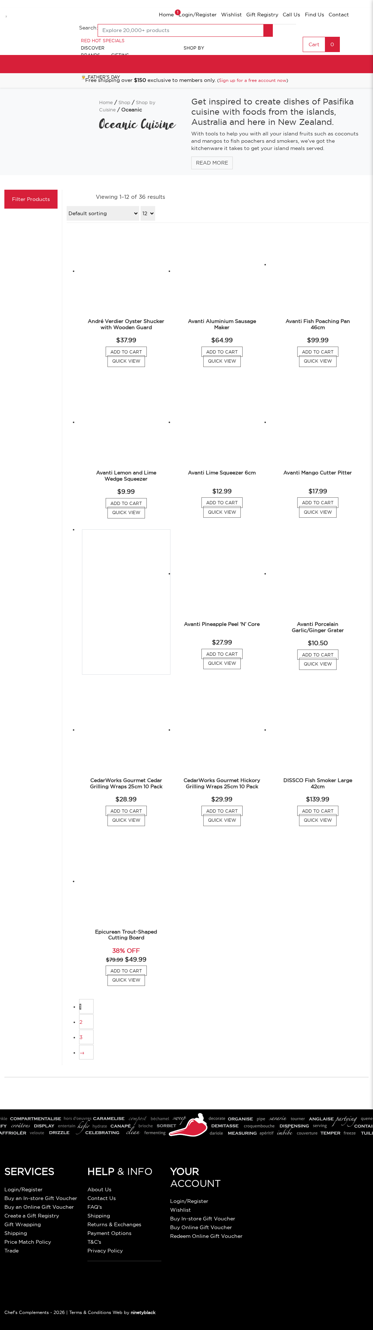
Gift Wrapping (22, 1224)
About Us (99, 1189)
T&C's (94, 1242)
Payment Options (109, 1233)
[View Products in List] (88, 197)
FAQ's (94, 1207)
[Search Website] (268, 30)
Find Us (314, 14)
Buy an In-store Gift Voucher (40, 1198)
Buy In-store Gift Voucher (202, 1219)
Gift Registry (262, 14)
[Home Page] (37, 30)
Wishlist (231, 14)
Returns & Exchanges (114, 1224)
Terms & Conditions (90, 1312)
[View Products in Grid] (74, 197)
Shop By (194, 48)
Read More (212, 163)
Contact (339, 14)
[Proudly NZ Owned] (307, 1186)
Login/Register (197, 14)
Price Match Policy (27, 1242)
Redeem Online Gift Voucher (206, 1236)
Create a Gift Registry (31, 1216)
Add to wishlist (7, 12)
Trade (11, 1251)
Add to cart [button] (128, 352)
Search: (88, 28)
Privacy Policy (105, 1251)
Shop (124, 102)
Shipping (15, 1233)
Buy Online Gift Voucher (201, 1227)
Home (166, 14)
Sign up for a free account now (252, 80)
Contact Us (101, 1198)
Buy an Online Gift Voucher (39, 1207)
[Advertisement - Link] (126, 602)
